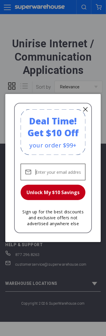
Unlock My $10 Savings (53, 192)
